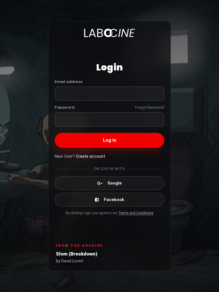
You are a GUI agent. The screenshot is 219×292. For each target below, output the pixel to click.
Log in (109, 140)
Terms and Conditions (135, 213)
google (115, 183)
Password (64, 107)
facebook (114, 199)
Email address (69, 81)
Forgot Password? (149, 107)
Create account (90, 156)
